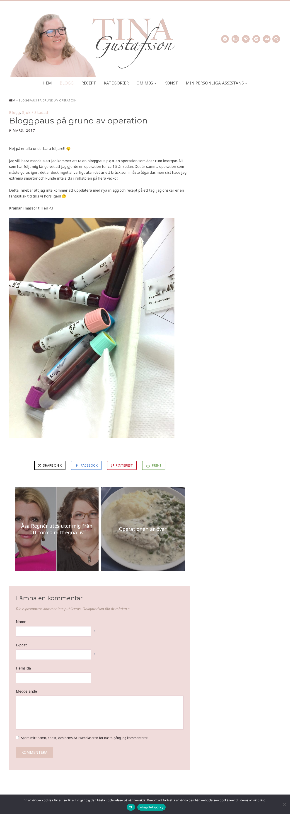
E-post (21, 645)
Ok (131, 807)
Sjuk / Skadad (35, 112)
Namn (21, 621)
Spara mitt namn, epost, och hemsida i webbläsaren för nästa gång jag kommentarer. (84, 738)
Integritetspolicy (151, 807)
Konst (171, 83)
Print (157, 465)
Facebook (89, 465)
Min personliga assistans (215, 83)
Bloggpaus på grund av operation (78, 120)
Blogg (67, 83)
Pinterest (124, 465)
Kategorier (116, 83)
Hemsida (23, 668)
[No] (284, 804)
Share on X (52, 465)
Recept (88, 83)
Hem (47, 83)
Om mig (144, 83)
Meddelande (26, 691)
